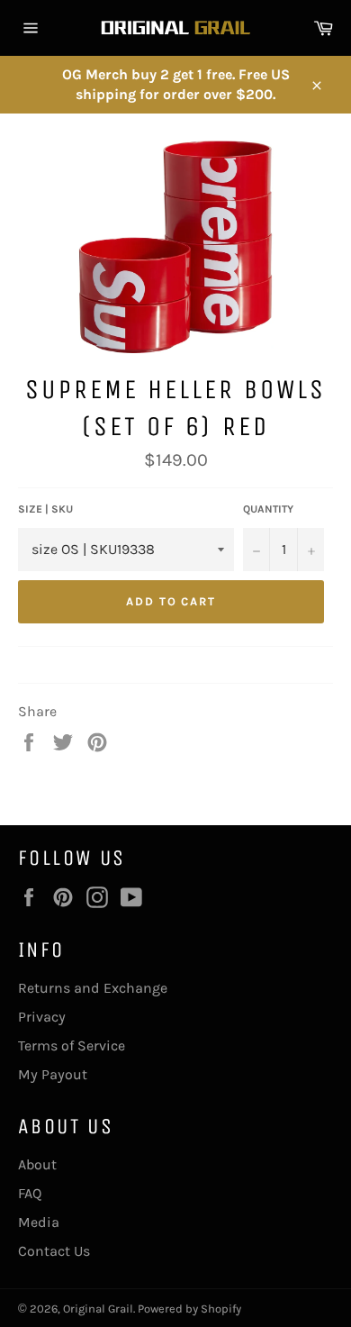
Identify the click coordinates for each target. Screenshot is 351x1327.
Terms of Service (71, 1045)
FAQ (29, 1193)
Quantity (268, 509)
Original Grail (98, 1308)
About (37, 1164)
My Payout (52, 1074)
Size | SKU (45, 509)
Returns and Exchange (92, 987)
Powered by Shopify (189, 1308)
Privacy (42, 1016)
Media (38, 1222)
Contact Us (54, 1250)
